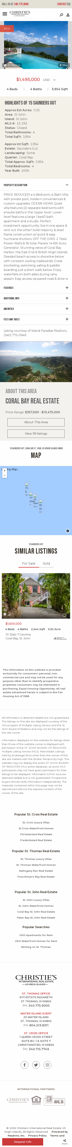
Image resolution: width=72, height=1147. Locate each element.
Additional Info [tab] (11, 298)
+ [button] (4, 470)
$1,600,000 (14, 624)
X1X (4, 575)
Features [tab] (8, 288)
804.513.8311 (39, 1025)
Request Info (22, 1141)
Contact (62, 4)
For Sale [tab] (28, 564)
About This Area (36, 422)
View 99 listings (36, 433)
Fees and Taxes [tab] (12, 319)
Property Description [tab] (15, 185)
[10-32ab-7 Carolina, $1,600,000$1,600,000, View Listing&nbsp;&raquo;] (32, 498)
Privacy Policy (37, 1135)
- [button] (4, 475)
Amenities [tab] (9, 309)
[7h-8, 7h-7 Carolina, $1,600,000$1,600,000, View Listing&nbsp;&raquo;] (27, 489)
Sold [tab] (46, 564)
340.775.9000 (15, 4)
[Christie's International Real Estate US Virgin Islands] (16, 15)
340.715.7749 (39, 1049)
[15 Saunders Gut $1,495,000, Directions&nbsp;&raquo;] (36, 500)
